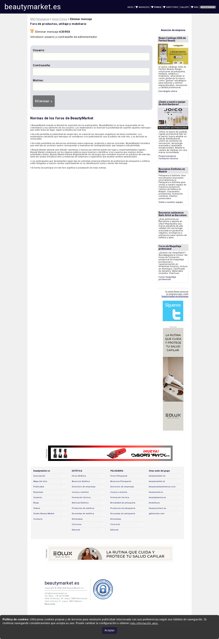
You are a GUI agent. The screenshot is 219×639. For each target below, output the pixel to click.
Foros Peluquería (118, 476)
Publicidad (38, 487)
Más (196, 7)
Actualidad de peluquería (122, 503)
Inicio (130, 7)
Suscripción (39, 476)
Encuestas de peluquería (122, 513)
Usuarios (37, 497)
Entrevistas (77, 519)
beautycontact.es (157, 508)
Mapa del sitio (40, 481)
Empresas (38, 492)
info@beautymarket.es (56, 593)
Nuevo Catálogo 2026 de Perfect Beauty (172, 39)
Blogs (36, 503)
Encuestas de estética (83, 513)
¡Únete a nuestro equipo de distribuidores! (172, 103)
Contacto (37, 519)
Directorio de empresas (83, 487)
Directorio (172, 7)
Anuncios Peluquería (120, 481)
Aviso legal (50, 604)
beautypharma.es (157, 497)
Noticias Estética (80, 503)
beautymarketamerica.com (162, 487)
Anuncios (144, 7)
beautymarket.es (32, 6)
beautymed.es (156, 492)
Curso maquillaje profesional (167, 278)
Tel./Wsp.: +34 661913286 (57, 596)
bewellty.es (154, 503)
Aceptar (109, 630)
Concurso (76, 524)
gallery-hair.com (157, 513)
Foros (157, 7)
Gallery (184, 7)
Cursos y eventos (80, 492)
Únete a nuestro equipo (171, 202)
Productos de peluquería (122, 508)
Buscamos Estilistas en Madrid (172, 170)
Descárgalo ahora (168, 91)
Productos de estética (83, 508)
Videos (36, 508)
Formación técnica (81, 497)
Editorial (76, 530)
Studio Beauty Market (43, 513)
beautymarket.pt (157, 481)
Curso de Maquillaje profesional (170, 247)
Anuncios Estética (81, 481)
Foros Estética (79, 476)
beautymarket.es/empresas (175, 296)
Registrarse (208, 7)
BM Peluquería (39, 19)
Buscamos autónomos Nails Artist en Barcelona (172, 214)
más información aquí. (144, 623)
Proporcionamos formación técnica (168, 157)
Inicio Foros (59, 19)
